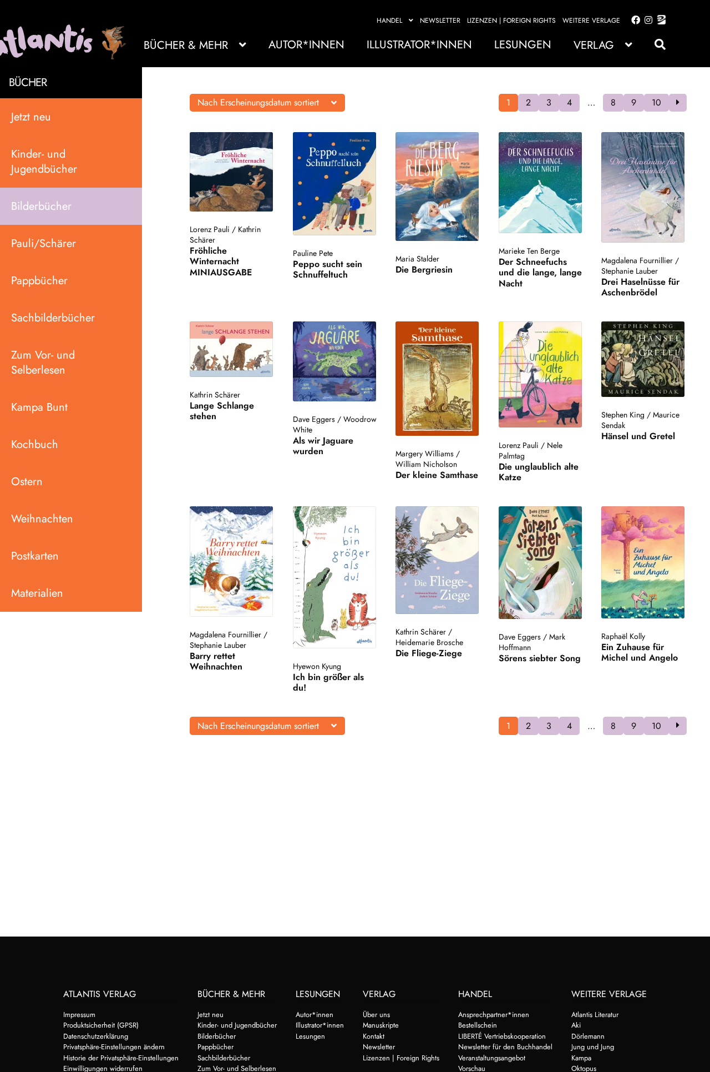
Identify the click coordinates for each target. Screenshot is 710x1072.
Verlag (594, 45)
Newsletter (440, 21)
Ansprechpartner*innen (493, 1014)
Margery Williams (424, 453)
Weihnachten (42, 519)
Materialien (37, 593)
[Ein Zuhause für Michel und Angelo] (643, 562)
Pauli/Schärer (43, 243)
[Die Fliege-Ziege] (437, 560)
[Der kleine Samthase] (437, 378)
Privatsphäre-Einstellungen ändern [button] (114, 1046)
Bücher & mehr (186, 45)
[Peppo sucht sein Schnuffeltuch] (335, 183)
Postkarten (35, 556)
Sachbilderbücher (53, 318)
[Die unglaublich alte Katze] (540, 374)
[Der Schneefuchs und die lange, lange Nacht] (540, 182)
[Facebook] (633, 20)
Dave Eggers (314, 419)
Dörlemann (588, 1036)
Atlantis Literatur (594, 1014)
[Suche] (654, 44)
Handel (389, 21)
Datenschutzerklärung (95, 1036)
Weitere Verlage (591, 21)
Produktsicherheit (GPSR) (101, 1025)
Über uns (376, 1014)
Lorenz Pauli (210, 229)
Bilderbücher (41, 206)
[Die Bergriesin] (437, 186)
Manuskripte (381, 1025)
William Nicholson (426, 464)
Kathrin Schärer (215, 394)
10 (656, 102)
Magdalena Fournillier (637, 260)
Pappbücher (39, 281)
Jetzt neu (31, 117)
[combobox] (267, 103)
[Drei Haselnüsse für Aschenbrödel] (643, 187)
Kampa (581, 1058)
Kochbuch (34, 444)
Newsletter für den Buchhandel (505, 1046)
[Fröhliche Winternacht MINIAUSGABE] (231, 172)
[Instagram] (646, 20)
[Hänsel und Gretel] (643, 359)
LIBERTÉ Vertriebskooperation (502, 1036)
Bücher (28, 82)
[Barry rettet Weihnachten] (231, 561)
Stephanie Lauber (629, 270)
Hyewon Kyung (317, 666)
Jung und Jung (592, 1046)
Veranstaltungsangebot (491, 1058)
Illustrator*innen (419, 45)
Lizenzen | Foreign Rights (511, 21)
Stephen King (623, 414)
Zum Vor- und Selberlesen (43, 362)
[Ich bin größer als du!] (335, 577)
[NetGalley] (659, 20)
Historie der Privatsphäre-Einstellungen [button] (121, 1058)
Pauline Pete (313, 253)
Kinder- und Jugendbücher (44, 161)
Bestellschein (477, 1025)
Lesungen (522, 45)
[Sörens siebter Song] (540, 562)
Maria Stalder (417, 258)
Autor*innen (306, 45)
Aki (576, 1025)
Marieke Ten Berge (529, 250)
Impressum (79, 1014)
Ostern (27, 482)
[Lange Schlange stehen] (231, 349)
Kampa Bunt (39, 407)
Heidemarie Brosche (429, 642)
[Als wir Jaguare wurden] (335, 361)
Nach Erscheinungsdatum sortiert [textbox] (258, 102)
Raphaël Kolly (623, 636)
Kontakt (373, 1036)
